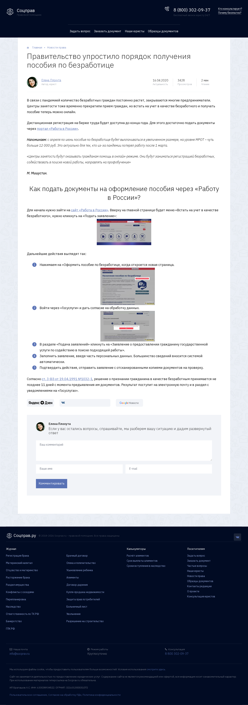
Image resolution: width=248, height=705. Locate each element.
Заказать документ (107, 31)
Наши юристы (134, 31)
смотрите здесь (156, 669)
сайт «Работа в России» (89, 210)
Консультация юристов (201, 596)
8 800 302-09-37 (177, 653)
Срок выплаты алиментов (142, 560)
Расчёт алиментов (138, 555)
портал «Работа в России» (57, 129)
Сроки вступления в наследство (146, 565)
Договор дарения (77, 584)
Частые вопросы (197, 565)
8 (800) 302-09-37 (192, 10)
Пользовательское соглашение (28, 694)
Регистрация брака (17, 555)
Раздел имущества (17, 584)
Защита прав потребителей (83, 599)
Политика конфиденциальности (102, 694)
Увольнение (73, 614)
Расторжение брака (18, 577)
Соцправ (26, 10)
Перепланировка (16, 599)
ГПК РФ (10, 628)
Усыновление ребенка (79, 570)
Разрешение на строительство (85, 621)
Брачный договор (77, 555)
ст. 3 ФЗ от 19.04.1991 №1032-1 (67, 379)
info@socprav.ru (20, 653)
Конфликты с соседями (20, 592)
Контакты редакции (199, 586)
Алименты (72, 577)
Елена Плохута (51, 80)
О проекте (193, 591)
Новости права (196, 576)
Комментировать (51, 483)
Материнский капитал (19, 563)
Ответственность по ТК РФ (22, 614)
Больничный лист (76, 606)
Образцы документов (163, 31)
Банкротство (14, 621)
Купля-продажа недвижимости (85, 592)
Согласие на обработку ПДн (64, 694)
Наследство (13, 606)
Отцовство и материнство (22, 570)
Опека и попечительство (81, 563)
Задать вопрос (80, 31)
